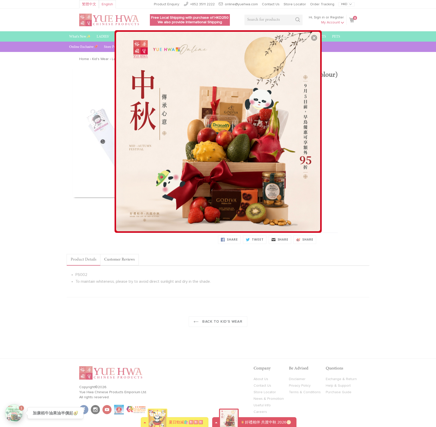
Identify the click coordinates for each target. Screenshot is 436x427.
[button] (314, 38)
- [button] (218, 129)
